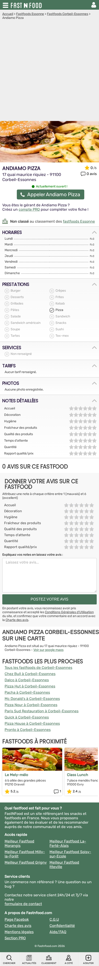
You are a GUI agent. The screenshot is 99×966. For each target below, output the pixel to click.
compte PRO (29, 209)
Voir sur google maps (48, 650)
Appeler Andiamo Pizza (53, 194)
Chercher (9, 963)
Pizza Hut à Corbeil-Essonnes (30, 686)
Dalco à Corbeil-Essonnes (27, 680)
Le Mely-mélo (16, 775)
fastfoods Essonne (79, 221)
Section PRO (15, 938)
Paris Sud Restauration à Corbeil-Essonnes (42, 711)
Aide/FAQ (58, 932)
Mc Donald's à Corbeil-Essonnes (32, 698)
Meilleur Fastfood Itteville (64, 864)
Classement (48, 963)
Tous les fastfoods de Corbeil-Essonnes (38, 667)
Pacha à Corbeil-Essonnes (27, 692)
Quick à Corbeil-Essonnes (27, 717)
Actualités (29, 963)
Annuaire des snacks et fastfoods (27, 4)
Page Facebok (17, 919)
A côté (69, 963)
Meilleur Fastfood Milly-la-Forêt (25, 854)
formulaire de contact (23, 904)
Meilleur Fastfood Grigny (26, 862)
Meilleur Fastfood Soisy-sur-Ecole (70, 854)
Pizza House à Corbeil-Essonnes (32, 723)
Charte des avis (17, 620)
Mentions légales (19, 932)
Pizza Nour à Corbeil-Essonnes (31, 705)
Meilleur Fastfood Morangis (19, 843)
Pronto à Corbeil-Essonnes (28, 729)
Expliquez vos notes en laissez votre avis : (32, 555)
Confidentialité (62, 925)
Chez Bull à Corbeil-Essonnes (30, 674)
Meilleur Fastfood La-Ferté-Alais (68, 843)
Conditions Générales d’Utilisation (69, 612)
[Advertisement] (49, 71)
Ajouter (88, 963)
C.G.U (54, 919)
